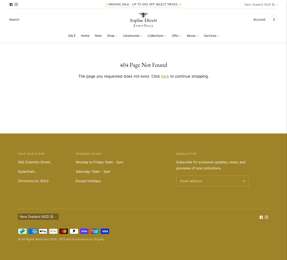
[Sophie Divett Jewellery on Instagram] (16, 4)
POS (62, 239)
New (98, 35)
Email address (190, 176)
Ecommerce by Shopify (88, 239)
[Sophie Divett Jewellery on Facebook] (11, 4)
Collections (155, 35)
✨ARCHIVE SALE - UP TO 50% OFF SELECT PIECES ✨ (143, 4)
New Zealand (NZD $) (260, 4)
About (191, 35)
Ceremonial (131, 35)
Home (85, 35)
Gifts (175, 35)
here (165, 76)
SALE (72, 35)
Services (210, 35)
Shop (111, 35)
